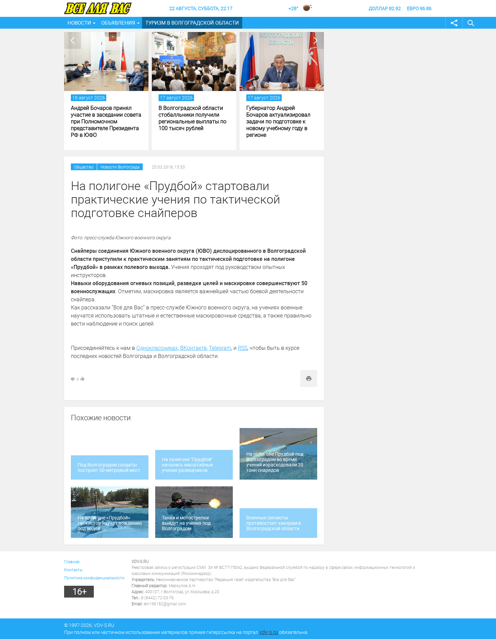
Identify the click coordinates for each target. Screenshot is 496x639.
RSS (242, 348)
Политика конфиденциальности (94, 577)
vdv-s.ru (268, 632)
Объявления (118, 22)
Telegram (220, 348)
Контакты (73, 569)
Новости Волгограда (120, 167)
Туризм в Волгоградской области (192, 22)
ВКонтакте (193, 348)
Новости (79, 22)
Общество (83, 167)
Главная (72, 561)
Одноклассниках (157, 348)
